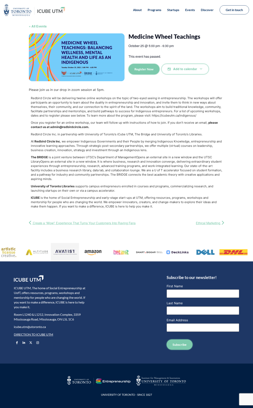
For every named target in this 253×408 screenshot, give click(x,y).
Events (190, 10)
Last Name (175, 303)
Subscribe (180, 344)
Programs (154, 10)
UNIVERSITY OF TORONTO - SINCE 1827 (126, 394)
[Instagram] (38, 343)
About (137, 10)
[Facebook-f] (17, 343)
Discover (207, 10)
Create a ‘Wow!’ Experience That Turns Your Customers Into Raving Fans (84, 223)
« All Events (38, 26)
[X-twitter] (31, 343)
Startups (173, 10)
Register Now (144, 69)
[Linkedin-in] (24, 343)
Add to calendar (185, 69)
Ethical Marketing (208, 223)
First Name (175, 286)
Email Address (177, 320)
